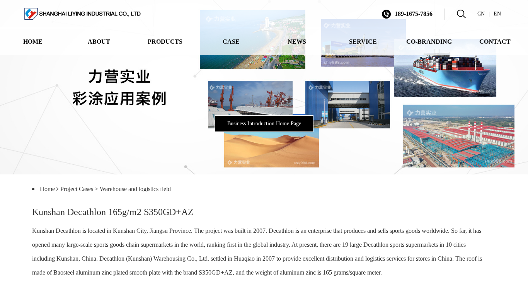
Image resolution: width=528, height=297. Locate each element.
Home (47, 189)
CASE (231, 41)
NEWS (297, 41)
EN (497, 14)
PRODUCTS (165, 41)
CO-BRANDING (429, 41)
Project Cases (76, 189)
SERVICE (363, 41)
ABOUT (99, 41)
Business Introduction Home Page (264, 123)
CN (481, 14)
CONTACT (495, 41)
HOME (33, 41)
